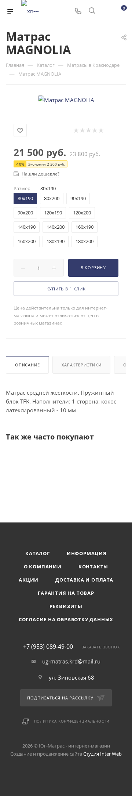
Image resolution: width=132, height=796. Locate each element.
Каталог (37, 553)
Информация (87, 553)
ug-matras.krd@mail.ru (71, 661)
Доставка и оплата (84, 579)
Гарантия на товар (66, 593)
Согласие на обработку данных (66, 619)
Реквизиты (66, 606)
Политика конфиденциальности (72, 721)
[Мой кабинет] (105, 11)
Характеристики (81, 365)
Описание (27, 365)
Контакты (93, 566)
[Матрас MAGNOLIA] (66, 99)
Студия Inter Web (102, 753)
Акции (28, 579)
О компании (43, 566)
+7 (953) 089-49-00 (48, 647)
